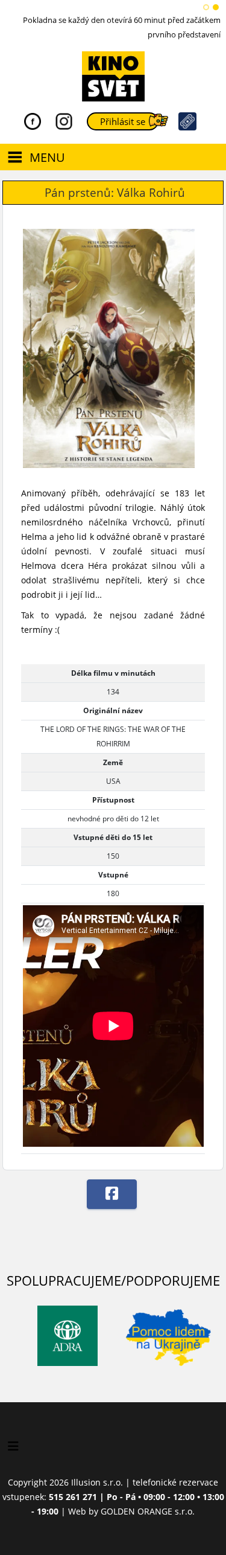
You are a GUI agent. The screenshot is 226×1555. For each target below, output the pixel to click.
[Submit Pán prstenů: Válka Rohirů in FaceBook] (112, 1194)
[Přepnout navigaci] (13, 1446)
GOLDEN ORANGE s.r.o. (148, 1511)
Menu (47, 157)
